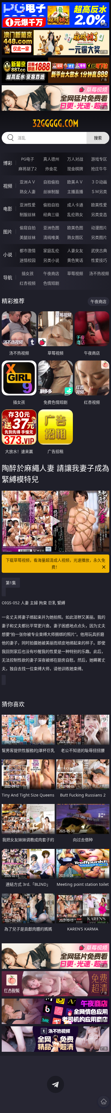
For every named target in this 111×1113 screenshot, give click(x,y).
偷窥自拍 (28, 227)
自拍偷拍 (51, 182)
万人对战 (75, 159)
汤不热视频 (99, 273)
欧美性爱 (99, 204)
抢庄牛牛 (99, 168)
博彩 (7, 163)
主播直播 (75, 191)
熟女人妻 (28, 191)
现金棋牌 (75, 168)
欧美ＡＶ (75, 182)
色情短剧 (51, 283)
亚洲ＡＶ (28, 182)
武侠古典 (99, 250)
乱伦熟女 (75, 214)
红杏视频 (28, 283)
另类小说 (51, 260)
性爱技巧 (99, 260)
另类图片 (99, 237)
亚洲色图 (51, 227)
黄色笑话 (75, 260)
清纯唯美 (51, 237)
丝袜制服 (51, 191)
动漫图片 (99, 227)
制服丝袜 (28, 214)
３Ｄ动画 (99, 182)
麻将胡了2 (27, 168)
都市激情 (28, 250)
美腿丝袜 (28, 237)
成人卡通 (75, 204)
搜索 (98, 137)
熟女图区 (75, 237)
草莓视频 (75, 273)
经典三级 (51, 214)
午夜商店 (51, 273)
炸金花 (51, 168)
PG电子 (27, 159)
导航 (7, 277)
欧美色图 (75, 227)
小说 (7, 254)
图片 (7, 232)
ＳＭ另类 (99, 191)
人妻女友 (75, 250)
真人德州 (51, 159)
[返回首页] (103, 1101)
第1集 (11, 582)
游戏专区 (99, 159)
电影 (7, 209)
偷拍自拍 (51, 204)
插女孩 (28, 273)
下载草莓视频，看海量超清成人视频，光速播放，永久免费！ (55, 563)
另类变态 (99, 214)
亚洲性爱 (28, 204)
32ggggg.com (55, 123)
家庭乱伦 (51, 250)
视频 (7, 186)
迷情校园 (28, 260)
